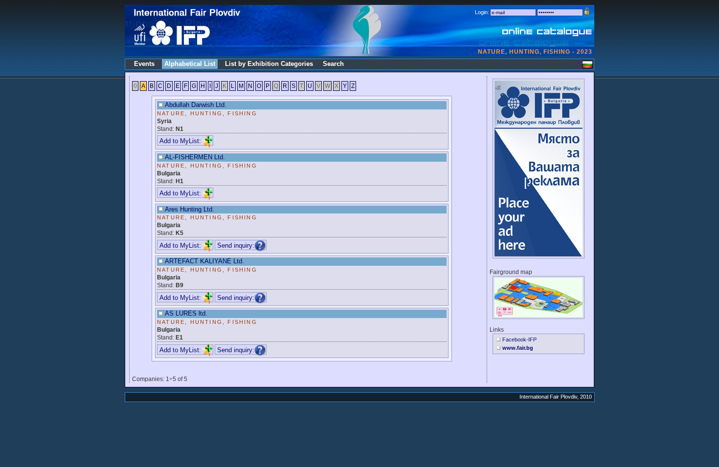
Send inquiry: (235, 245)
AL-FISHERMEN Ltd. (195, 157)
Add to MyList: (180, 141)
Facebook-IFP (519, 339)
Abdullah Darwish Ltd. (195, 104)
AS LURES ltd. (186, 313)
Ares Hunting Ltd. (189, 209)
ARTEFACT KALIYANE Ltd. (204, 261)
